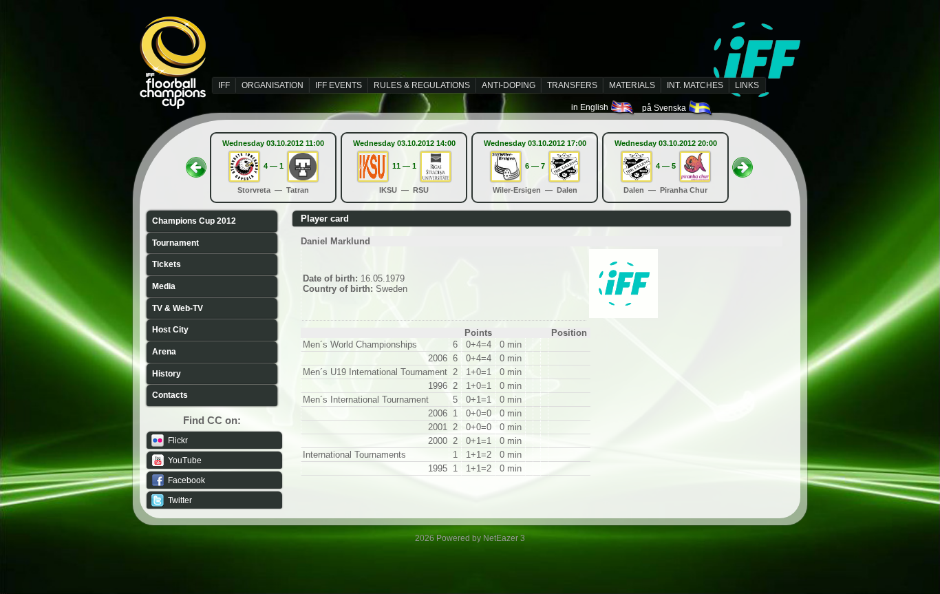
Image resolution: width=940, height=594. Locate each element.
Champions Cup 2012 (194, 221)
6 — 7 (535, 166)
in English (590, 107)
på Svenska (665, 108)
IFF (224, 85)
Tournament (175, 243)
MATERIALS (632, 85)
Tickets (166, 264)
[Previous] (196, 163)
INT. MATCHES (695, 85)
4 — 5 (666, 166)
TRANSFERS (572, 85)
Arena (164, 352)
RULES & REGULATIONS (422, 85)
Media (163, 286)
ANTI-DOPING (508, 85)
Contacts (170, 395)
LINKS (747, 85)
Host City (170, 330)
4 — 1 (274, 166)
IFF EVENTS (338, 85)
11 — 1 (404, 166)
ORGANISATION (272, 85)
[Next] (742, 163)
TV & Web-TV (177, 308)
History (166, 374)
